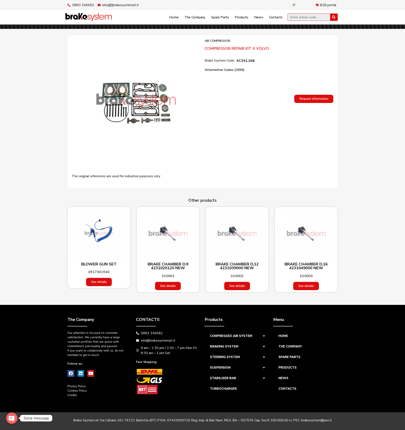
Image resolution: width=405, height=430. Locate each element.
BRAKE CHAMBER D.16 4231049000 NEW (306, 266)
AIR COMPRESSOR (217, 41)
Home (174, 17)
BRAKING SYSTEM (224, 346)
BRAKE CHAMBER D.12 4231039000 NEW (237, 266)
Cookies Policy (77, 391)
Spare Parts (220, 17)
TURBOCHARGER (223, 389)
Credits (72, 395)
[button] (313, 99)
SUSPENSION (220, 367)
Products (241, 17)
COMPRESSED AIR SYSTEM (231, 336)
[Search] (334, 17)
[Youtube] (90, 373)
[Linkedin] (80, 373)
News (258, 17)
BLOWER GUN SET (98, 264)
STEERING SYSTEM (225, 357)
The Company (195, 17)
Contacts (275, 17)
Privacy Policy (77, 386)
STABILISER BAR (223, 378)
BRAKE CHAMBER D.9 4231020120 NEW (168, 266)
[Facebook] (71, 373)
